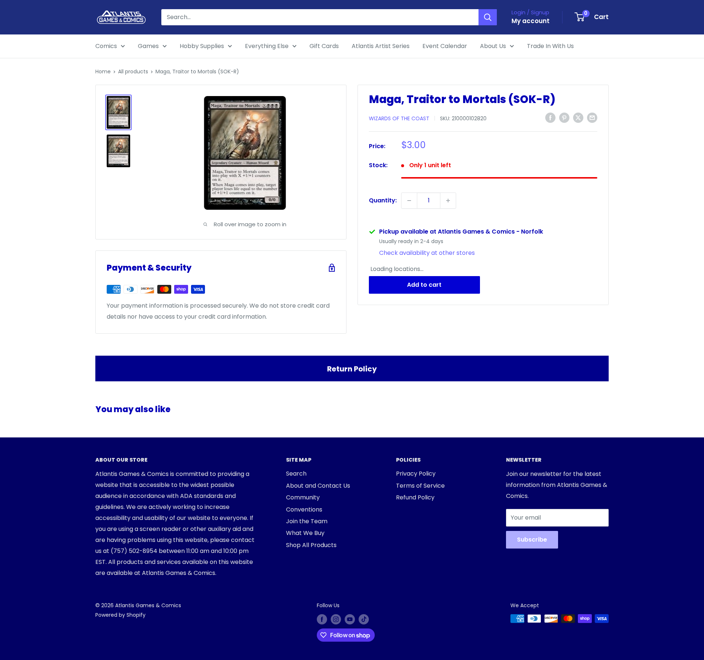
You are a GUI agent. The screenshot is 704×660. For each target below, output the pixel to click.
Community (303, 497)
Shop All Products (311, 545)
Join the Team (306, 521)
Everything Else (267, 46)
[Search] (487, 17)
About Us (493, 46)
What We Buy (305, 533)
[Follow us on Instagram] (336, 619)
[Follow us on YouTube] (350, 619)
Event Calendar (444, 46)
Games (148, 46)
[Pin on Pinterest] (564, 117)
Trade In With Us (550, 46)
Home (103, 71)
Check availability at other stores (427, 253)
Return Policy (352, 369)
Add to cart (424, 284)
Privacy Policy (416, 473)
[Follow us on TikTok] (364, 619)
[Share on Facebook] (550, 117)
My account (530, 20)
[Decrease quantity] (409, 200)
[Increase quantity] (448, 200)
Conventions (304, 509)
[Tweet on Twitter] (578, 117)
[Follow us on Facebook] (322, 619)
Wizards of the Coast (399, 118)
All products (133, 71)
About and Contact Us (318, 485)
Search (296, 473)
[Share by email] (592, 117)
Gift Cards (324, 46)
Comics (106, 46)
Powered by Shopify (120, 615)
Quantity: (383, 200)
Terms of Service (420, 485)
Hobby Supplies (202, 46)
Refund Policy (415, 497)
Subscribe (532, 539)
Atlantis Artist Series (381, 46)
